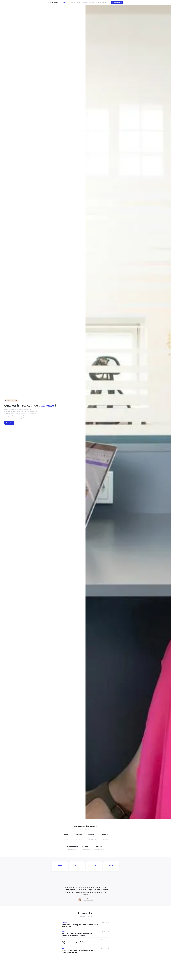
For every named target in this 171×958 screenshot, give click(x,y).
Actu (69, 2)
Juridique (85, 2)
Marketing (98, 2)
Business (73, 2)
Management (92, 2)
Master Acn (53, 2)
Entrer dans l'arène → (117, 2)
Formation (79, 2)
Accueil (64, 2)
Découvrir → (9, 422)
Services (104, 2)
